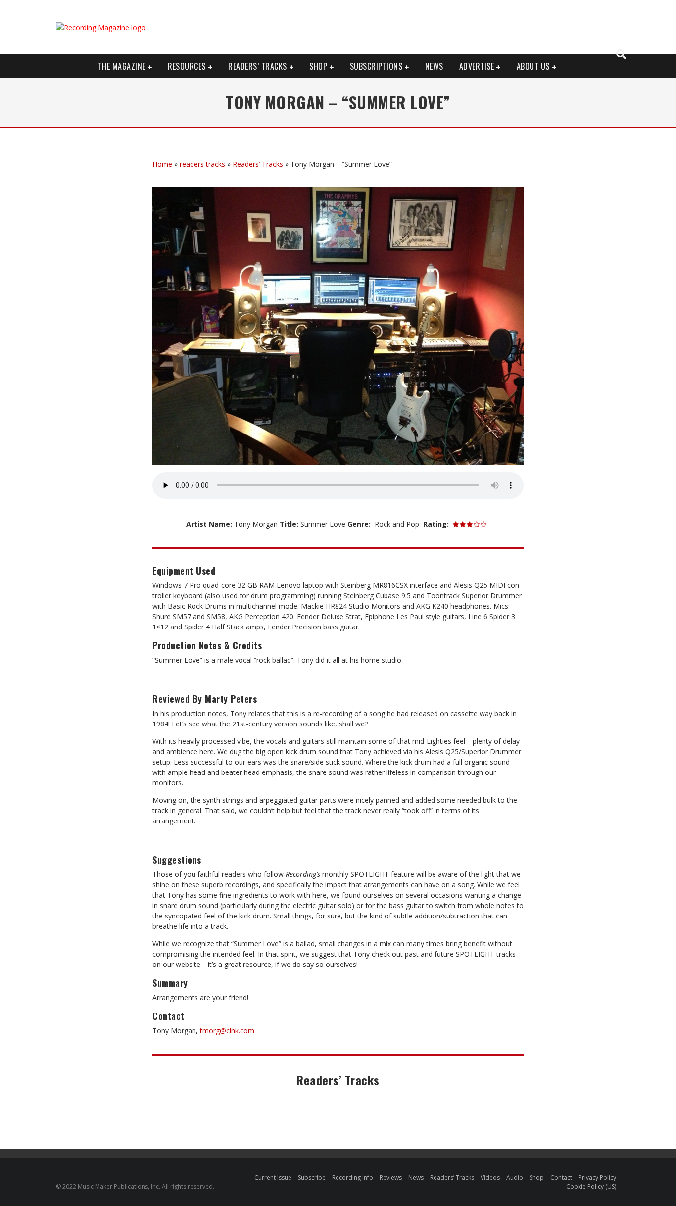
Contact (561, 1177)
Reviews (391, 1177)
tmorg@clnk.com (227, 1030)
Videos (490, 1177)
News (434, 66)
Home (162, 164)
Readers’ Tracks (258, 164)
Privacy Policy (597, 1177)
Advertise (476, 66)
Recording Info (352, 1177)
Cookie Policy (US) (591, 1186)
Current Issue (272, 1177)
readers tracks (202, 164)
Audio (514, 1177)
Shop (318, 66)
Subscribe (312, 1177)
